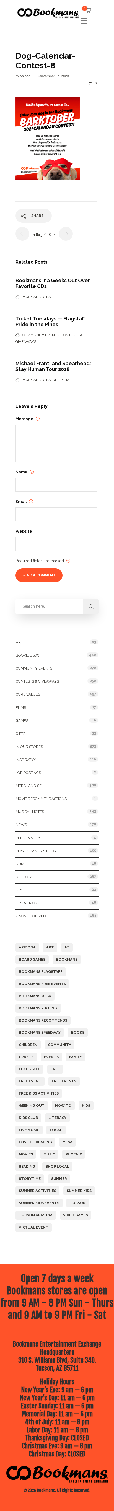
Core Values (28, 694)
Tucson (78, 1203)
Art (19, 642)
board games (32, 959)
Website (23, 531)
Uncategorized (31, 916)
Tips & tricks (27, 903)
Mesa (67, 1142)
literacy (57, 1118)
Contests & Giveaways (37, 681)
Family (75, 1057)
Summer (59, 1178)
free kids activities (39, 1093)
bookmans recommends (43, 1020)
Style (21, 890)
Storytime (30, 1178)
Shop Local (57, 1166)
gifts (20, 734)
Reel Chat (62, 380)
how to (63, 1105)
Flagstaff (29, 1069)
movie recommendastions (41, 799)
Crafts (26, 1057)
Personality (28, 838)
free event (30, 1081)
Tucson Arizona (36, 1215)
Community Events (40, 335)
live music (29, 1130)
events (51, 1057)
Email (21, 501)
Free (55, 1069)
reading (27, 1166)
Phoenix (74, 1154)
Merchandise (29, 786)
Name (21, 472)
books (77, 1032)
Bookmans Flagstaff (41, 972)
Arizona (27, 947)
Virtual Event (33, 1227)
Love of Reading (35, 1142)
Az (66, 947)
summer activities (37, 1191)
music (49, 1154)
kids (86, 1105)
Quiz (20, 864)
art (50, 947)
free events (64, 1081)
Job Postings (28, 773)
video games (75, 1215)
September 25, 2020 (53, 76)
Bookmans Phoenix (38, 1008)
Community (59, 1045)
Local (56, 1130)
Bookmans (66, 959)
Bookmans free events (42, 984)
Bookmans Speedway (40, 1032)
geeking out (32, 1105)
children (28, 1045)
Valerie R (27, 76)
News (21, 825)
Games (22, 721)
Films (21, 708)
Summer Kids (79, 1191)
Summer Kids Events (39, 1203)
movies (26, 1154)
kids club (28, 1118)
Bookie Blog (28, 655)
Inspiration (27, 760)
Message (24, 419)
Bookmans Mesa (35, 996)
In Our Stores (29, 747)
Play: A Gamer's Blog (36, 851)
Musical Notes (36, 297)
